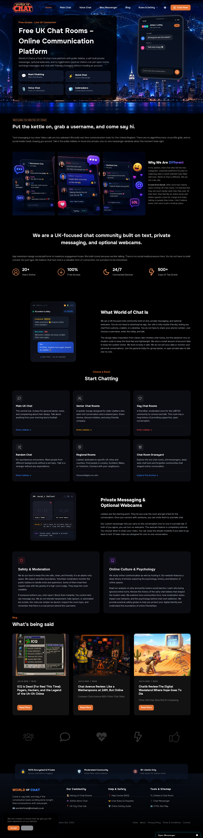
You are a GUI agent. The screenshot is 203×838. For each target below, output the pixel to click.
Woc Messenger (108, 7)
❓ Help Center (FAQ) (118, 795)
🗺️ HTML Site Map (159, 806)
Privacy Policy (154, 822)
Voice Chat (85, 7)
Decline (27, 828)
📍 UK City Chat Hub (76, 806)
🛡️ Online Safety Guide (119, 806)
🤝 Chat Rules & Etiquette (121, 801)
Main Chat (65, 7)
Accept (13, 828)
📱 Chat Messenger (160, 801)
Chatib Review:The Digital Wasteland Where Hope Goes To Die (160, 690)
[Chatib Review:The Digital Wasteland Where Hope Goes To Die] (162, 655)
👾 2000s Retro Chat (77, 801)
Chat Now (182, 7)
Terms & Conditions (172, 822)
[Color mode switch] (165, 7)
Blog (128, 7)
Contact (187, 822)
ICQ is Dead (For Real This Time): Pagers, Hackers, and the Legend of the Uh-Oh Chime (39, 690)
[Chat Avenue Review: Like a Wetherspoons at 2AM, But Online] (101, 655)
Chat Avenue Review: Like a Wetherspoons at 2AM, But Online (100, 688)
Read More (25, 708)
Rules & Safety (147, 7)
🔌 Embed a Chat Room (161, 795)
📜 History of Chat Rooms (79, 795)
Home (48, 7)
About (143, 822)
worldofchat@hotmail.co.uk (30, 808)
